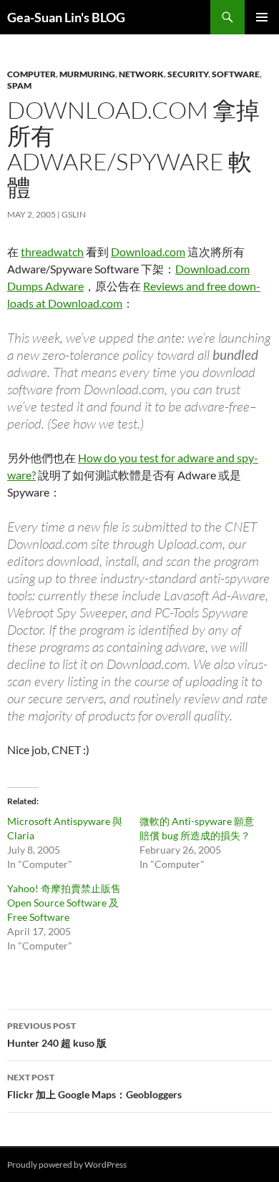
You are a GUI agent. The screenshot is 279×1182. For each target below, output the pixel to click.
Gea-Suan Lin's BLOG (66, 17)
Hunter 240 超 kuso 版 (57, 1034)
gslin (74, 214)
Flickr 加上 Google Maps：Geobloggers (94, 1086)
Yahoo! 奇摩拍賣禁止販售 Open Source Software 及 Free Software (64, 902)
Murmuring (87, 74)
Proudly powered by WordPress (67, 1164)
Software (236, 74)
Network (141, 74)
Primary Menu (262, 17)
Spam (19, 85)
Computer (31, 74)
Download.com (148, 251)
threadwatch (52, 251)
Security (187, 74)
